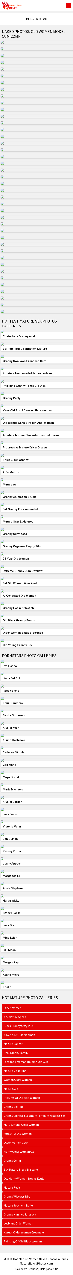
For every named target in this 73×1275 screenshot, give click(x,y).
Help (42, 1269)
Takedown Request (26, 1269)
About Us (52, 1269)
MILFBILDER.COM (36, 19)
